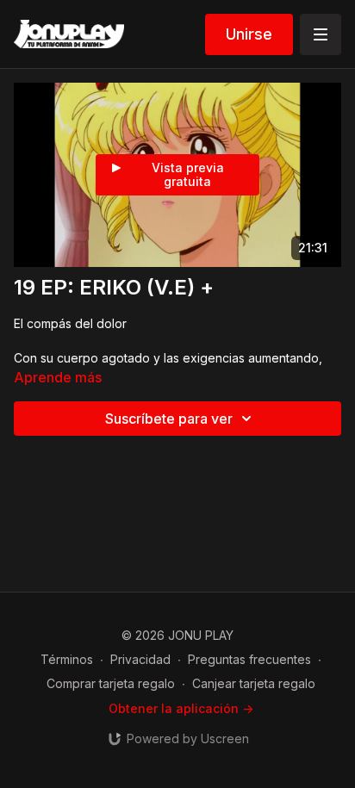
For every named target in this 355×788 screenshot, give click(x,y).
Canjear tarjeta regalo (253, 683)
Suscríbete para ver (169, 418)
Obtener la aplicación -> (181, 708)
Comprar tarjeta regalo (111, 683)
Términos (66, 659)
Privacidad (140, 659)
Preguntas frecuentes (249, 659)
